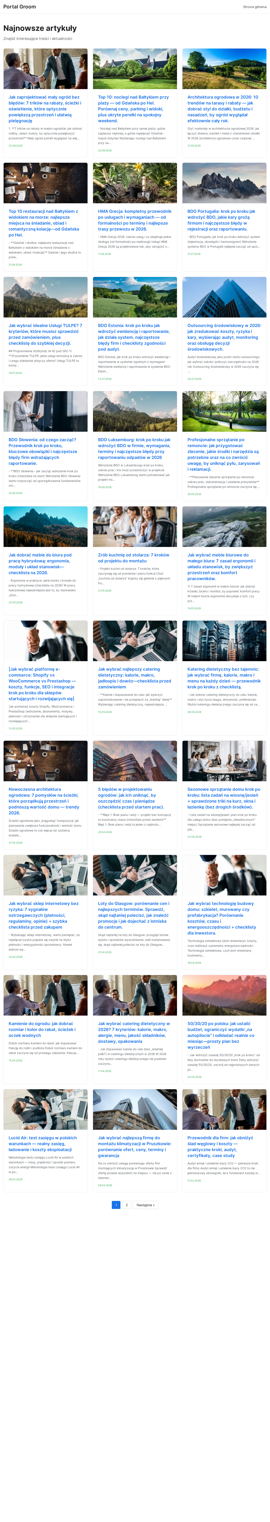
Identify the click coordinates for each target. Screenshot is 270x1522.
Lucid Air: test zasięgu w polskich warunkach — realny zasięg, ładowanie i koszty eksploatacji (43, 1143)
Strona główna (255, 7)
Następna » (146, 1205)
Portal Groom (19, 7)
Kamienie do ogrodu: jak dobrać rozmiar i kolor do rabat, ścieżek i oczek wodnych (42, 1029)
